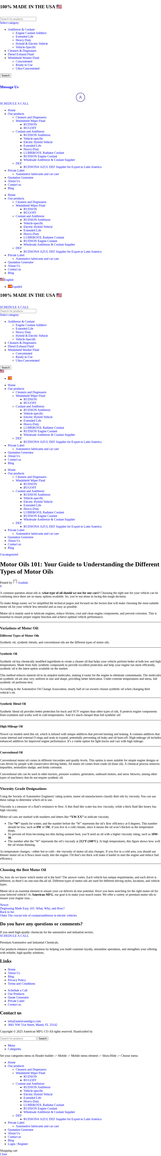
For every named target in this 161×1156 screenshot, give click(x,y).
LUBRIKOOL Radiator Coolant (44, 152)
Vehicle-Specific (26, 47)
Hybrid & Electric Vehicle (32, 43)
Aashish (23, 582)
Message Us (9, 87)
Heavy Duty (23, 40)
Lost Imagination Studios (108, 1031)
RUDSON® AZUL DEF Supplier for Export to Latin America (63, 167)
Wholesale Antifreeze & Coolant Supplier (49, 159)
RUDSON (30, 124)
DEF (19, 163)
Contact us (14, 184)
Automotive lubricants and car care (37, 174)
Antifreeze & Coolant (21, 29)
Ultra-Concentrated (27, 68)
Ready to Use (24, 65)
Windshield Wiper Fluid (30, 120)
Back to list (7, 912)
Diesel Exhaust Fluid (21, 54)
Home (12, 110)
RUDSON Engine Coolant (40, 156)
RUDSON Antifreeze (37, 135)
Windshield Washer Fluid (23, 57)
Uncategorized (9, 554)
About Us (14, 181)
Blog (11, 188)
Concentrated (24, 61)
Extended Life (24, 36)
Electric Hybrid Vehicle (38, 142)
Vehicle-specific (33, 138)
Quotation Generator (20, 177)
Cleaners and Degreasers (31, 117)
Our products (16, 113)
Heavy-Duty (31, 149)
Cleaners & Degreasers (22, 50)
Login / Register (18, 1144)
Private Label (16, 170)
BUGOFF (30, 128)
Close (3, 1154)
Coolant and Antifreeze (30, 131)
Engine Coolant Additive (31, 33)
